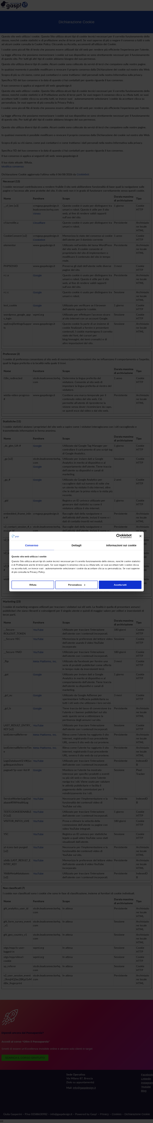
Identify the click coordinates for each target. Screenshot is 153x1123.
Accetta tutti (120, 584)
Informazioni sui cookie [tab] (121, 545)
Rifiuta (32, 584)
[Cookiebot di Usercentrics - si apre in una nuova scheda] (121, 536)
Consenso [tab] (31, 545)
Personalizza (75, 584)
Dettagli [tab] (77, 545)
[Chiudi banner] (140, 536)
